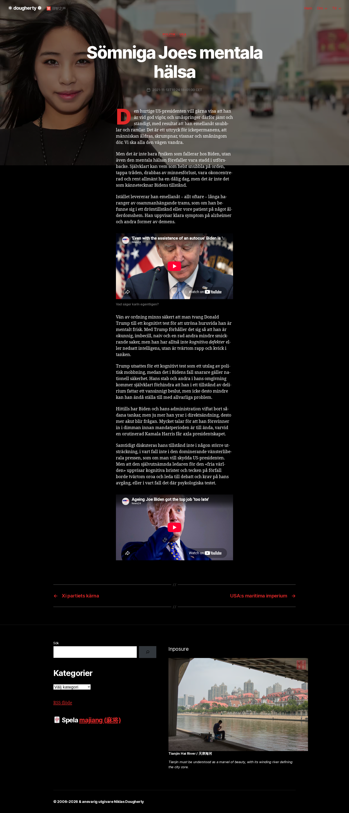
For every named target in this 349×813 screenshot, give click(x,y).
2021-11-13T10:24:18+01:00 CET (177, 90)
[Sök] (147, 652)
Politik (169, 34)
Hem (308, 8)
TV (334, 8)
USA (183, 34)
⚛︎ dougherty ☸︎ (25, 8)
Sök (56, 643)
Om (320, 8)
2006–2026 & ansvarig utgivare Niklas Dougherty (100, 801)
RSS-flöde (62, 703)
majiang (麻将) (100, 720)
